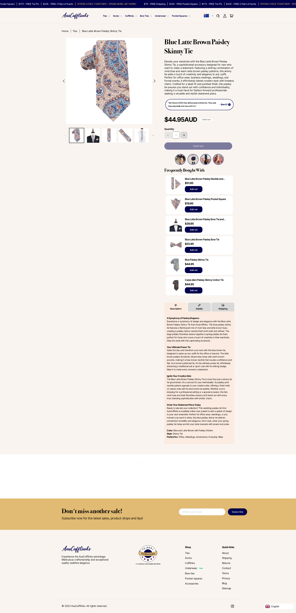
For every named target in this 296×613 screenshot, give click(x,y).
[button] (106, 16)
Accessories (191, 583)
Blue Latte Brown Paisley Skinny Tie (101, 31)
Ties (105, 16)
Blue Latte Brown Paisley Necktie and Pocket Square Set (204, 179)
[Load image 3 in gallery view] (109, 135)
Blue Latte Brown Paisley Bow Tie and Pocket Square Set (204, 219)
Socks (116, 16)
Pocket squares (193, 578)
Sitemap (226, 588)
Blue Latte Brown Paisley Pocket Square (205, 199)
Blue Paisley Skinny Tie (196, 259)
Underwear (160, 16)
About (225, 553)
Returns (226, 563)
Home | (67, 31)
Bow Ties (144, 16)
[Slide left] (65, 135)
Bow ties (190, 573)
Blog (224, 583)
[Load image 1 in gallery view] (76, 135)
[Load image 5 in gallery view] (141, 135)
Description (176, 308)
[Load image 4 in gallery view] (125, 135)
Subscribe (237, 511)
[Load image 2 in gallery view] (93, 135)
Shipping (222, 308)
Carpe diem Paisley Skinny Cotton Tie (204, 280)
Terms (225, 573)
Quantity (169, 129)
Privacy (226, 578)
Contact (226, 568)
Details (199, 308)
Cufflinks (129, 16)
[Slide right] (153, 135)
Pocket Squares (179, 16)
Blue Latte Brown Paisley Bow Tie (202, 239)
